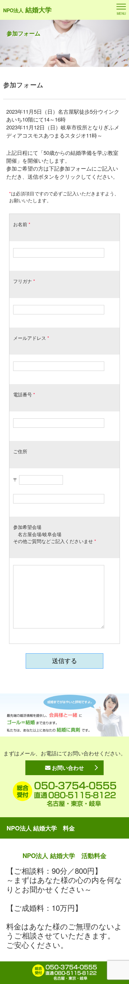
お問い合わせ (67, 767)
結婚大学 (27, 9)
